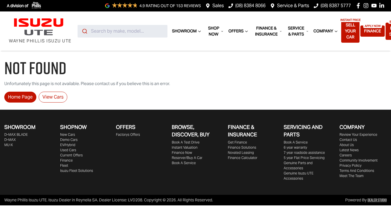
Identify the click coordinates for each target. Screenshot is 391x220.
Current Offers (71, 155)
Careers (345, 155)
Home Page (20, 97)
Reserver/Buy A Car (187, 158)
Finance (372, 31)
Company (323, 31)
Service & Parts (293, 6)
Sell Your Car (350, 31)
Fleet (64, 165)
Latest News (349, 150)
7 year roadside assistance (304, 152)
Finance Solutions (242, 147)
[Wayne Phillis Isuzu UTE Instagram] (367, 5)
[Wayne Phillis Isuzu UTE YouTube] (375, 5)
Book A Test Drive (186, 142)
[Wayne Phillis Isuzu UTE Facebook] (359, 5)
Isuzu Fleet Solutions (76, 170)
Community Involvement (358, 160)
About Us (346, 145)
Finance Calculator (242, 158)
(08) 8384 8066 (250, 6)
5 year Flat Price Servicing (304, 158)
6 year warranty (295, 147)
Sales (218, 6)
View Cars (53, 97)
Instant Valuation (185, 147)
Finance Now (182, 152)
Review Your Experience (358, 134)
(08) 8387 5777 (336, 6)
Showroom (184, 31)
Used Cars (68, 150)
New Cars (67, 134)
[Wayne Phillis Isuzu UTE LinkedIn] (383, 5)
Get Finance (237, 142)
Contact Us (348, 140)
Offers (236, 31)
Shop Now (213, 31)
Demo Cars (69, 140)
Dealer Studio (377, 200)
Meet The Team (351, 176)
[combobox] (122, 31)
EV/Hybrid (67, 145)
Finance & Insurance (266, 31)
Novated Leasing (241, 152)
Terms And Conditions (356, 170)
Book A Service (184, 163)
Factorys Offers (128, 134)
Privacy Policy (350, 165)
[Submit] (84, 31)
